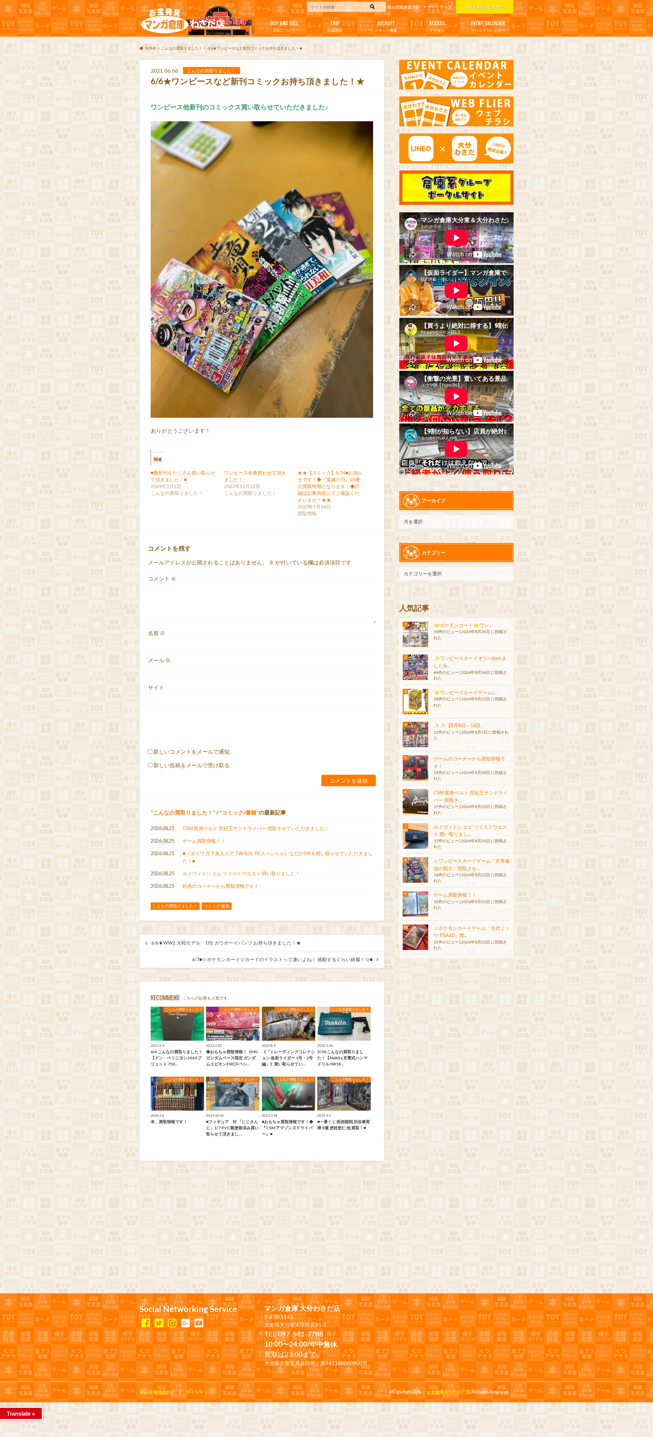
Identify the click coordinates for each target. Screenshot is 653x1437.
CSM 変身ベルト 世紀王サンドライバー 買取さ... (471, 796)
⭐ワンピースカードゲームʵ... (465, 692)
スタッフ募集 (386, 25)
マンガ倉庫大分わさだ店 (446, 1392)
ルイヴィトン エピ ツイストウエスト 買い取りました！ (241, 873)
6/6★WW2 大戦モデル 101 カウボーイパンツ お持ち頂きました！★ (226, 943)
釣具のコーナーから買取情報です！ (221, 886)
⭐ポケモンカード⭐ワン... (463, 625)
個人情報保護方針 (403, 7)
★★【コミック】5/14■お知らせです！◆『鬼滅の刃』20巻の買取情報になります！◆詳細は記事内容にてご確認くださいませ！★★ (330, 486)
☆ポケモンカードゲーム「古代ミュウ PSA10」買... (472, 931)
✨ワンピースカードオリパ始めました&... (470, 661)
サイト (156, 687)
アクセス (437, 25)
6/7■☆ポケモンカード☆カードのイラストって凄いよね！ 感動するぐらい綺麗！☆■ (282, 959)
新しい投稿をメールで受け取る (191, 765)
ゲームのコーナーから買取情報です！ (469, 762)
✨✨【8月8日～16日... (459, 725)
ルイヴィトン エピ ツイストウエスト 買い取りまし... (470, 830)
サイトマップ (439, 7)
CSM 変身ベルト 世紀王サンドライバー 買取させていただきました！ (256, 828)
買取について (284, 25)
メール (159, 660)
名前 (156, 633)
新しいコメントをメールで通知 (191, 751)
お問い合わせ (487, 7)
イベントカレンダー (488, 25)
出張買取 (335, 25)
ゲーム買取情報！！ (204, 841)
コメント (162, 578)
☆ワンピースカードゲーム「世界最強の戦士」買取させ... (472, 864)
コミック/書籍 (239, 812)
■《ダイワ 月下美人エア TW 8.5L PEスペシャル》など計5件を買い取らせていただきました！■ (278, 857)
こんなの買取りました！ (183, 812)
